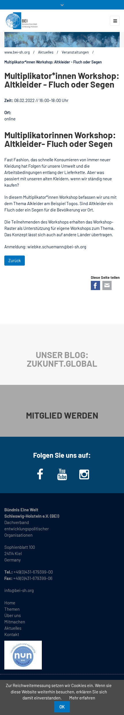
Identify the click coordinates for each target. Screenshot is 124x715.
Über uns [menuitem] (12, 615)
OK (62, 706)
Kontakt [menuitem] (11, 634)
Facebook (95, 285)
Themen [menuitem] (12, 609)
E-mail (107, 285)
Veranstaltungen (75, 52)
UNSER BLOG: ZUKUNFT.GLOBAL (62, 358)
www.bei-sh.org (17, 52)
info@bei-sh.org (19, 590)
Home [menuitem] (9, 602)
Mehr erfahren (82, 697)
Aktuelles (45, 52)
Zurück (14, 260)
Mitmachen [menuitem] (14, 621)
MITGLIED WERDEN (62, 415)
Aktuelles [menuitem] (12, 628)
